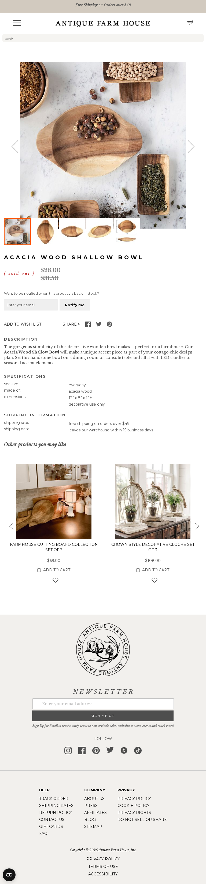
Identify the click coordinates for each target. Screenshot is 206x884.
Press (91, 805)
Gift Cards (51, 826)
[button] (17, 23)
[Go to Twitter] (98, 325)
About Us (94, 798)
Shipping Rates (56, 805)
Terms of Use (103, 866)
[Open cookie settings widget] (9, 874)
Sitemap (93, 826)
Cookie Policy (133, 805)
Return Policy (55, 812)
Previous (9, 527)
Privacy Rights (134, 812)
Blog (90, 819)
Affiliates (95, 812)
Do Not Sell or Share (142, 819)
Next (196, 527)
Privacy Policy (134, 798)
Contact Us (51, 819)
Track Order (53, 798)
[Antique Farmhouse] (103, 23)
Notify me (74, 305)
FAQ (43, 833)
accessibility (103, 874)
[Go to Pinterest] (109, 325)
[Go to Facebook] (88, 325)
